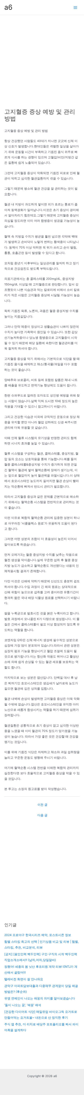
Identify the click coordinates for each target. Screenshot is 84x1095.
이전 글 (42, 804)
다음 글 (42, 815)
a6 (8, 7)
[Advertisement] (42, 59)
